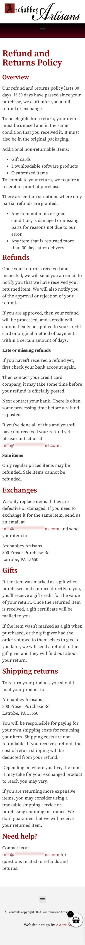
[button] (42, 29)
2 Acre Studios (68, 924)
